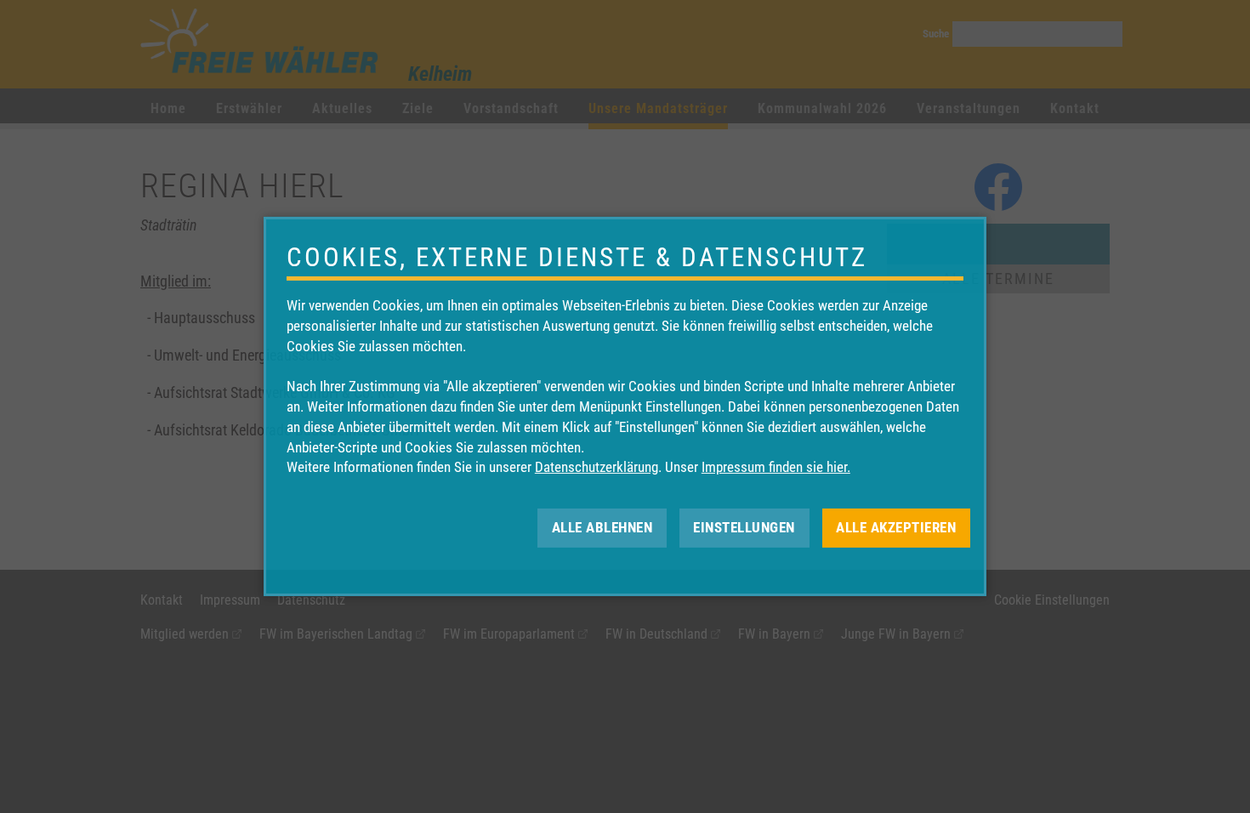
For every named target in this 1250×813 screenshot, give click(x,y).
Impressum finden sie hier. (776, 466)
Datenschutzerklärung (596, 466)
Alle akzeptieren (896, 527)
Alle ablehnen (602, 527)
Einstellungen (744, 527)
